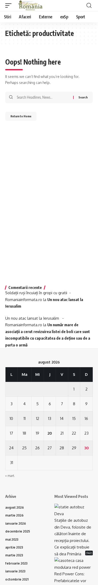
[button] (9, 5)
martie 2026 (14, 515)
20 (50, 433)
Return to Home (20, 116)
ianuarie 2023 (15, 571)
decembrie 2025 (17, 531)
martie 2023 (14, 555)
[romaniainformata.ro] (30, 5)
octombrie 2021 (16, 579)
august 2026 (14, 507)
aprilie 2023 (14, 547)
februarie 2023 (16, 563)
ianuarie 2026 (15, 523)
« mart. (10, 476)
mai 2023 (11, 539)
